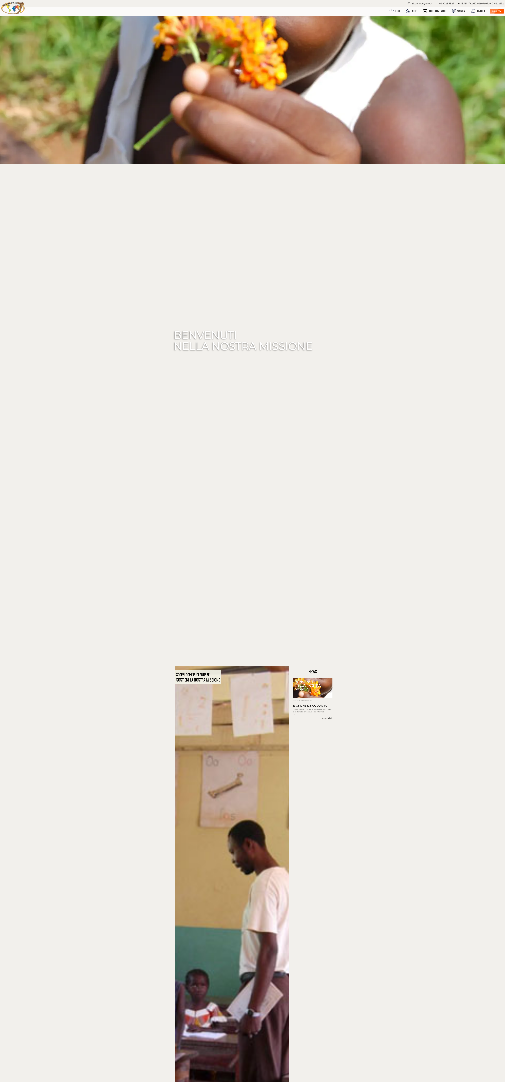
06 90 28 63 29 (446, 3)
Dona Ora (496, 11)
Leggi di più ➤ (327, 718)
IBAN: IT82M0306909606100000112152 (482, 3)
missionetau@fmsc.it (421, 3)
